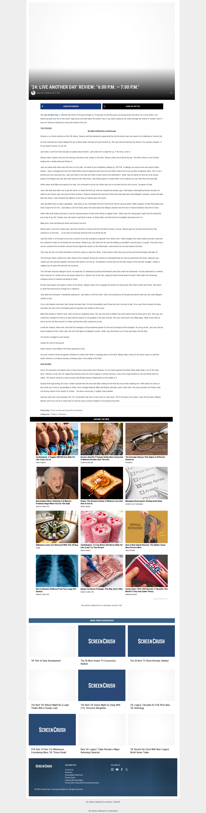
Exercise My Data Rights (74, 780)
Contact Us (69, 770)
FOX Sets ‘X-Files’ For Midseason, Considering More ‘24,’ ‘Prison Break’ (49, 751)
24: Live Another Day (49, 115)
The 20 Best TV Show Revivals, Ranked (149, 660)
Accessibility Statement (74, 775)
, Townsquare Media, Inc (59, 789)
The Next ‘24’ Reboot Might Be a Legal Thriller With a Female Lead (50, 706)
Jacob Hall (39, 93)
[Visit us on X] (127, 769)
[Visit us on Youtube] (118, 769)
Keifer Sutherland (75, 410)
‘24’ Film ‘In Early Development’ (46, 660)
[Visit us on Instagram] (113, 769)
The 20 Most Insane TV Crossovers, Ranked (98, 662)
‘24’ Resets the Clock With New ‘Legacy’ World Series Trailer (149, 751)
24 (51, 410)
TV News (53, 414)
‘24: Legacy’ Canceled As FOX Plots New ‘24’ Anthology (150, 706)
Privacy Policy (70, 778)
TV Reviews (62, 414)
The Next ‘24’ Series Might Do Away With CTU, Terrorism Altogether (100, 706)
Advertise (68, 772)
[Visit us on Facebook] (122, 769)
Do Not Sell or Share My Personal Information (82, 783)
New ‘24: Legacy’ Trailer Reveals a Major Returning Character (100, 751)
